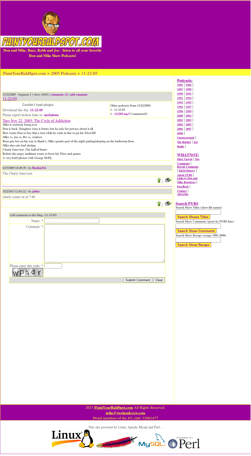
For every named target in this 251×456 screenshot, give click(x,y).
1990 (180, 94)
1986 (189, 85)
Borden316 (39, 168)
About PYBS (184, 175)
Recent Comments (187, 167)
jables (36, 191)
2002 (180, 120)
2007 (189, 129)
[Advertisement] (176, 34)
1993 (189, 98)
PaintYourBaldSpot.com (113, 407)
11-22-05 (36, 109)
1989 (189, 89)
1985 (180, 85)
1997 (189, 107)
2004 (180, 124)
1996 (180, 107)
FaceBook (183, 187)
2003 (189, 120)
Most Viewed (184, 159)
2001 (189, 116)
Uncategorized (185, 138)
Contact (182, 191)
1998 (180, 111)
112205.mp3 (121, 114)
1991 (189, 94)
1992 (180, 98)
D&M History (187, 171)
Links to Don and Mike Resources (187, 180)
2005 (189, 124)
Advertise (182, 194)
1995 (189, 102)
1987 (180, 89)
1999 (189, 111)
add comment (78, 94)
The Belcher (184, 142)
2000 (180, 116)
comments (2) (59, 94)
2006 (180, 129)
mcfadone (51, 114)
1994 (180, 102)
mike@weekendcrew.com (125, 412)
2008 (180, 133)
